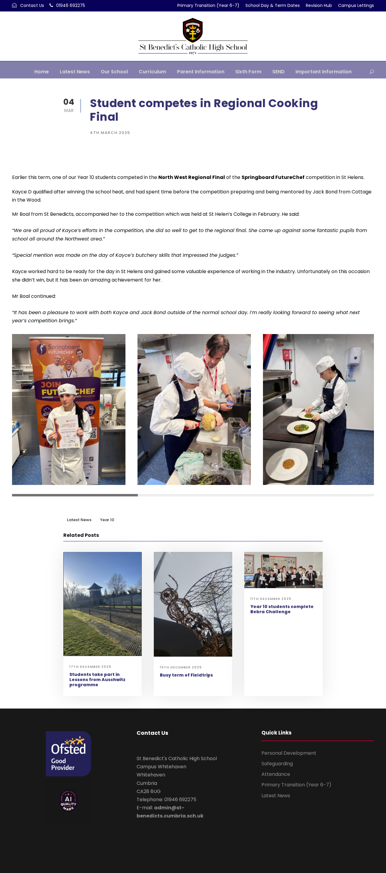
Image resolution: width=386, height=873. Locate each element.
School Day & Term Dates (272, 5)
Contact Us (32, 5)
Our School (114, 71)
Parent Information (200, 71)
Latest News (75, 71)
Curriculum (152, 71)
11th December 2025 (270, 598)
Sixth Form (248, 71)
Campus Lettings (356, 5)
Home (41, 71)
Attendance (275, 774)
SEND (278, 71)
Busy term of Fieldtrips (186, 675)
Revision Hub (319, 5)
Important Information (324, 71)
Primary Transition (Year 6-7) (208, 5)
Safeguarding (277, 763)
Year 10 (107, 520)
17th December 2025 (90, 666)
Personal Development (288, 753)
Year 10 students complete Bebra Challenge (282, 609)
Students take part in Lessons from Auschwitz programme (97, 679)
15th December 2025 (181, 667)
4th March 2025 (110, 132)
